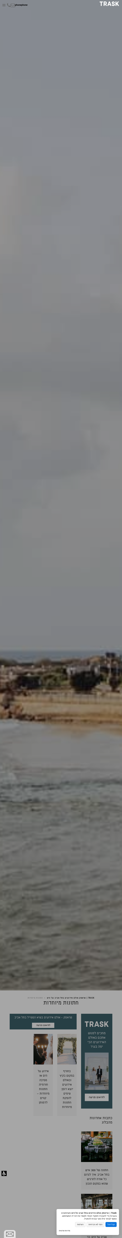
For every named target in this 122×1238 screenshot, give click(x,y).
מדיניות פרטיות (64, 1230)
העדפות (80, 1224)
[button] (4, 1173)
